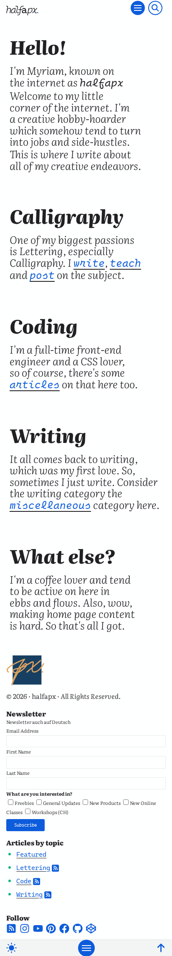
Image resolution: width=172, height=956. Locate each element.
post (42, 275)
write (89, 263)
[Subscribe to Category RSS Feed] (55, 868)
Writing (29, 894)
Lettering (33, 868)
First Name (18, 751)
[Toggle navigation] (138, 8)
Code (23, 881)
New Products (105, 802)
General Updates (61, 802)
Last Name (18, 772)
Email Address (22, 730)
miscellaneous (50, 505)
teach (125, 263)
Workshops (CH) (50, 812)
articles (35, 385)
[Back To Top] (161, 948)
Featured (31, 854)
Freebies (24, 802)
